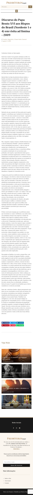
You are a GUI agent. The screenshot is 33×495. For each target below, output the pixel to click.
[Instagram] (16, 428)
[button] (16, 11)
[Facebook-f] (13, 428)
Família (5, 39)
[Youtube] (19, 428)
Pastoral (24, 39)
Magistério (10, 39)
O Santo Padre (18, 39)
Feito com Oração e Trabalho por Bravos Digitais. (16, 492)
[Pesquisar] (30, 6)
